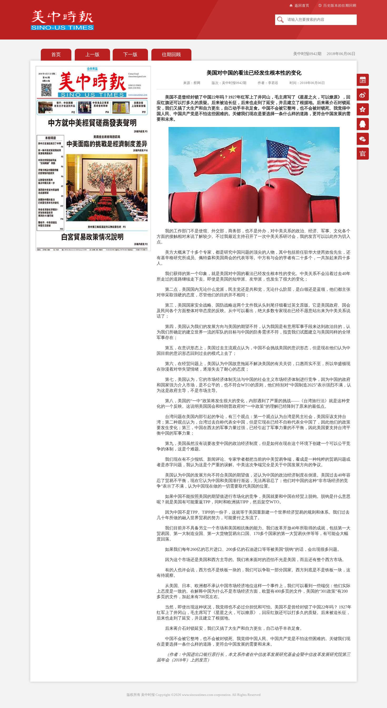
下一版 (130, 54)
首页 (56, 54)
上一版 (92, 54)
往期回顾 (171, 54)
